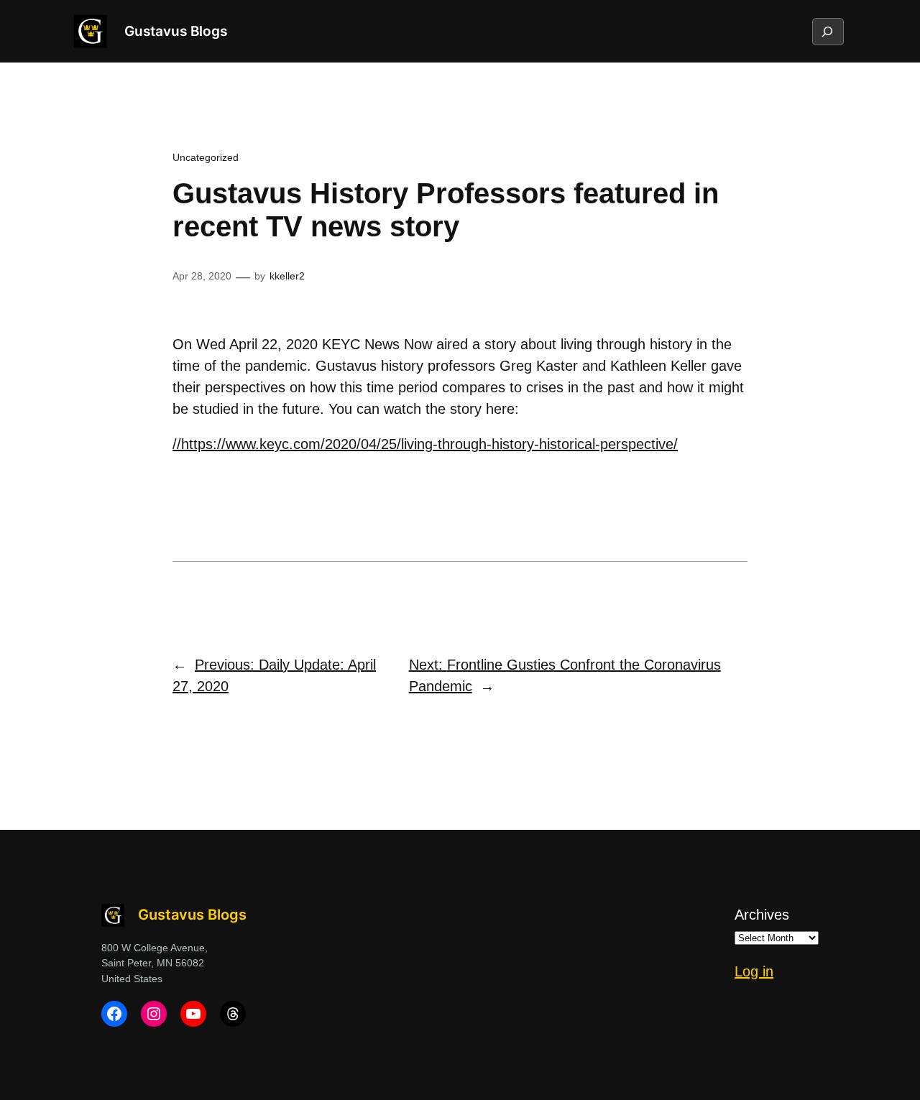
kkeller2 (287, 276)
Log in (754, 971)
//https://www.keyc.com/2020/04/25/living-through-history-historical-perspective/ (425, 444)
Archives (762, 915)
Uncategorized (205, 157)
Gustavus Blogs (175, 31)
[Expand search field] (827, 32)
